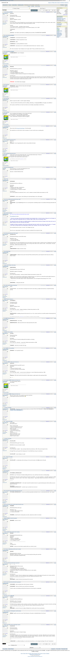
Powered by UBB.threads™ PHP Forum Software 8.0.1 (35, 656)
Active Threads (37, 6)
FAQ (38, 653)
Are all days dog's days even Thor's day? (11, 233)
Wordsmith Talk (64, 648)
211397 (55, 233)
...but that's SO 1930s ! (7, 438)
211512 (55, 504)
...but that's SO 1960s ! (7, 407)
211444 (55, 348)
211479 (55, 470)
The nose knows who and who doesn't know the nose (13, 490)
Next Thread (42, 8)
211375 (55, 112)
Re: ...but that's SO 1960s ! (8, 421)
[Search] (65, 6)
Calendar (32, 6)
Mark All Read (11, 648)
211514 (55, 518)
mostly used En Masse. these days (10, 265)
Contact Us (66, 2)
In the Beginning (7, 126)
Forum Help (58, 648)
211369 (55, 65)
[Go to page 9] (38, 10)
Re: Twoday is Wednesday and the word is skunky (12, 549)
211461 (55, 407)
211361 (55, 35)
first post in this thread (20, 128)
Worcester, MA (5, 47)
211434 (55, 318)
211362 (55, 51)
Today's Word (25, 653)
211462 (55, 421)
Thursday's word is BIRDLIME (9, 595)
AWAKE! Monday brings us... (9, 299)
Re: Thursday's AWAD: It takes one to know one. (12, 380)
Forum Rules (5, 648)
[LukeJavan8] (6, 92)
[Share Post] (52, 35)
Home (22, 653)
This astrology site (13, 216)
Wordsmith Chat (37, 654)
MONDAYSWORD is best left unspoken (10, 518)
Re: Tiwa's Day (6, 84)
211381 (55, 153)
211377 (55, 139)
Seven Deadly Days (7, 251)
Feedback (47, 653)
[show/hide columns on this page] (67, 6)
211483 (55, 490)
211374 (55, 98)
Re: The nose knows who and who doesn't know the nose (13, 504)
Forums (29, 6)
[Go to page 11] (55, 10)
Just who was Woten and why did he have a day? (12, 199)
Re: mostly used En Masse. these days (10, 285)
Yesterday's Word (31, 653)
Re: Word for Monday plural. (8, 167)
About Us (50, 2)
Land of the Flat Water (6, 63)
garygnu (44, 167)
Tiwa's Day (5, 65)
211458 (55, 380)
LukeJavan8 (44, 65)
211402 (55, 251)
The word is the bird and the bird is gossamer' (12, 562)
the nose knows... (7, 470)
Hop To (9, 645)
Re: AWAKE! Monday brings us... (9, 318)
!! (16, 410)
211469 (55, 438)
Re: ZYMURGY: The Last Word (9, 348)
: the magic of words (6, 0)
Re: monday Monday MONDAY (9, 35)
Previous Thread (16, 8)
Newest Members (60, 16)
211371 (55, 84)
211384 (55, 167)
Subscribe (35, 653)
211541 (55, 624)
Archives (41, 653)
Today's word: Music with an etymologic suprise (12, 624)
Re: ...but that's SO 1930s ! (8, 456)
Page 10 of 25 (33, 10)
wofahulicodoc (43, 51)
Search (58, 2)
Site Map (62, 2)
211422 (55, 285)
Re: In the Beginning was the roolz (10, 139)
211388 (55, 199)
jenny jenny (44, 35)
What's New (54, 2)
